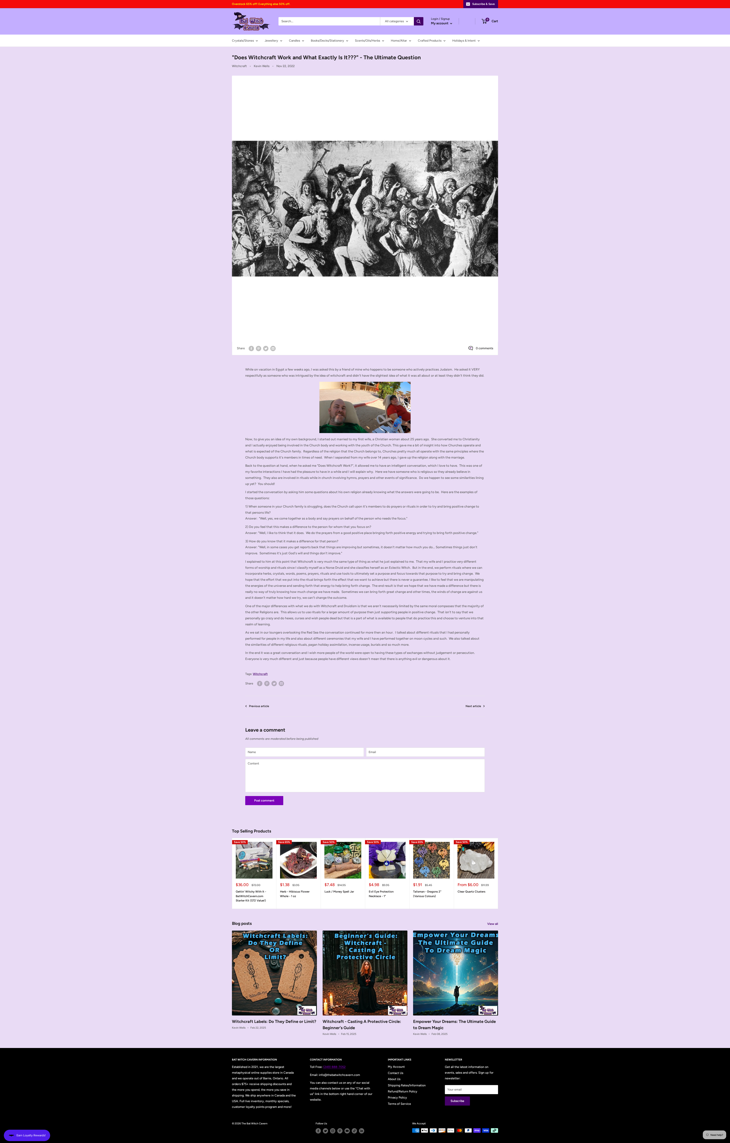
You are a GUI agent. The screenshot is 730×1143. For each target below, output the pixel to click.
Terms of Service (399, 1104)
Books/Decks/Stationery (327, 40)
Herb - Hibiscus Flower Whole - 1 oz (294, 894)
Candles (294, 40)
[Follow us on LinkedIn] (361, 1130)
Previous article (259, 706)
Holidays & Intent (464, 40)
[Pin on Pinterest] (258, 348)
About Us (394, 1079)
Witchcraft (239, 66)
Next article (473, 706)
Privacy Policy (397, 1097)
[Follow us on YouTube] (347, 1130)
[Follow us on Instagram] (332, 1130)
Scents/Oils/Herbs (367, 40)
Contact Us (395, 1073)
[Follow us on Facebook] (318, 1130)
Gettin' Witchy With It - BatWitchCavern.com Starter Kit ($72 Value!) (251, 896)
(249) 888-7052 (334, 1067)
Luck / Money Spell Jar (339, 891)
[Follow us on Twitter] (325, 1130)
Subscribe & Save (483, 4)
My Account (396, 1067)
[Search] (418, 21)
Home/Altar (399, 40)
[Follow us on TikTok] (354, 1130)
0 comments (484, 348)
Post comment (264, 800)
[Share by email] (273, 348)
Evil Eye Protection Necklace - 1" (381, 894)
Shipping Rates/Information (407, 1085)
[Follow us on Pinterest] (340, 1130)
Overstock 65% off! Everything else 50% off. (261, 4)
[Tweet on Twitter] (265, 348)
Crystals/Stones (243, 40)
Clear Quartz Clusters (471, 891)
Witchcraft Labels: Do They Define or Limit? (274, 1021)
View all (493, 924)
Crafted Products (429, 40)
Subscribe (457, 1101)
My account (440, 23)
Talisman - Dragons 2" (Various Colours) (427, 894)
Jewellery (271, 40)
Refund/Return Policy (402, 1091)
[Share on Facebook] (251, 348)
